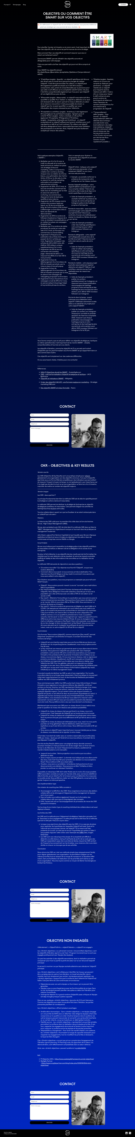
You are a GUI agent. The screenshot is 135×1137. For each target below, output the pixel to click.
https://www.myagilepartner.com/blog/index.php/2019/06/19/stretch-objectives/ (66, 1064)
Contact (123, 4)
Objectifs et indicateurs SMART (52, 379)
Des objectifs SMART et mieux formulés (55, 388)
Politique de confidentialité (10, 1134)
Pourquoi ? (7, 5)
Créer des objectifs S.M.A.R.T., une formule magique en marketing (65, 382)
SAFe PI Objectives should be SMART (54, 372)
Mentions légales (8, 1132)
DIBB (81, 833)
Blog (24, 5)
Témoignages (17, 5)
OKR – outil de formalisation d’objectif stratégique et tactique (63, 374)
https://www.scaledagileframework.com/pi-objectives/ (74, 1059)
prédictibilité (81, 1048)
